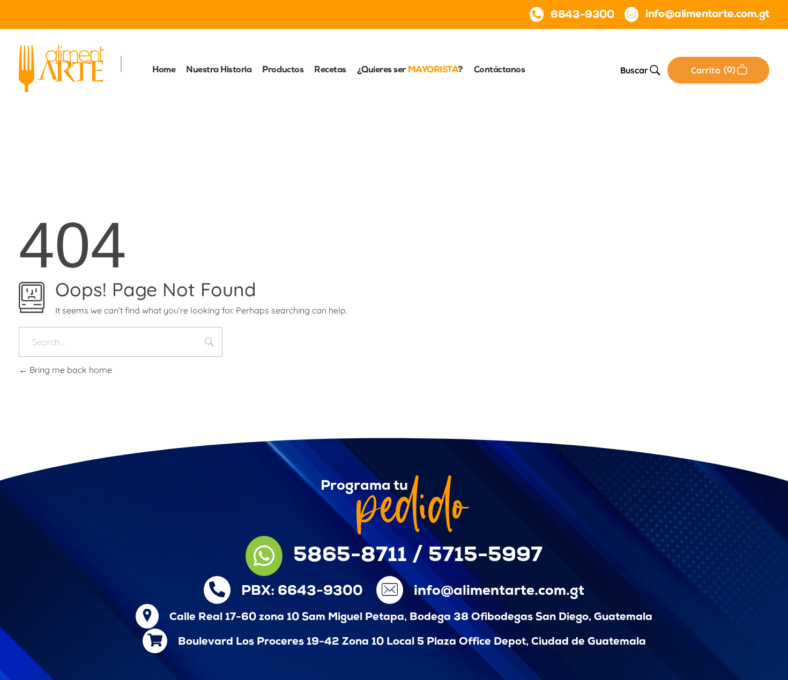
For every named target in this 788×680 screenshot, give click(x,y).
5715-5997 (485, 556)
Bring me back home (69, 369)
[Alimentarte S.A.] (61, 68)
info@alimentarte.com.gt (499, 591)
